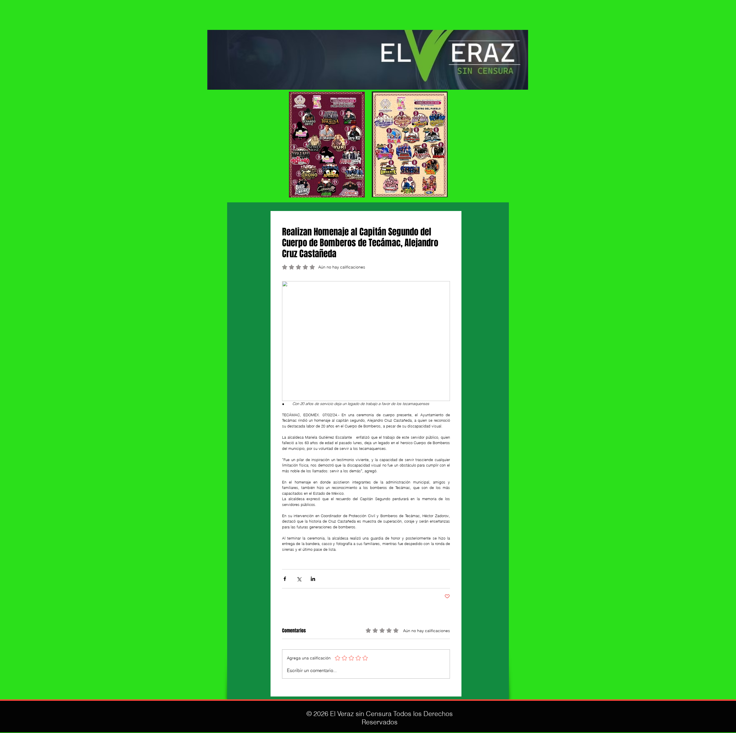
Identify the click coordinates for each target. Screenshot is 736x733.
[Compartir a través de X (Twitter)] (299, 579)
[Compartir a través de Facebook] (285, 579)
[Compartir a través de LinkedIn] (313, 579)
